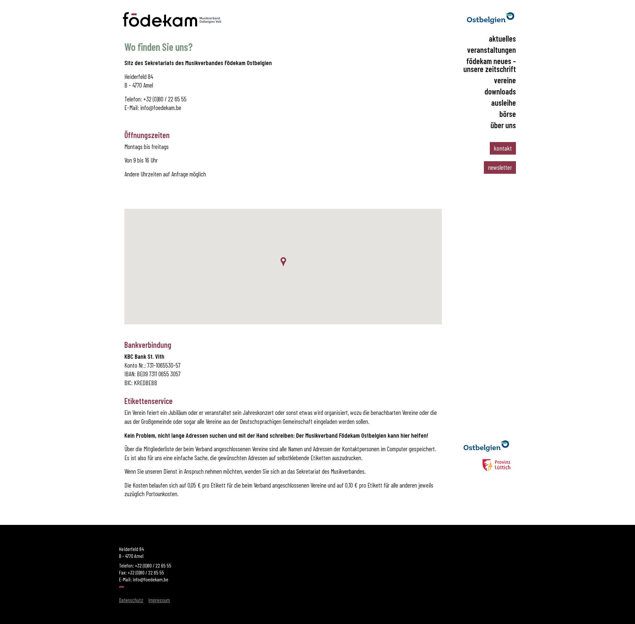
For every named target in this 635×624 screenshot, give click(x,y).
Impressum (159, 600)
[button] (283, 262)
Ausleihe (503, 103)
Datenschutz (131, 600)
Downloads (500, 91)
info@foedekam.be (160, 107)
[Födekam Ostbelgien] (172, 26)
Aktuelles (502, 39)
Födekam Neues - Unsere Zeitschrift (489, 65)
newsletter (500, 167)
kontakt (503, 148)
